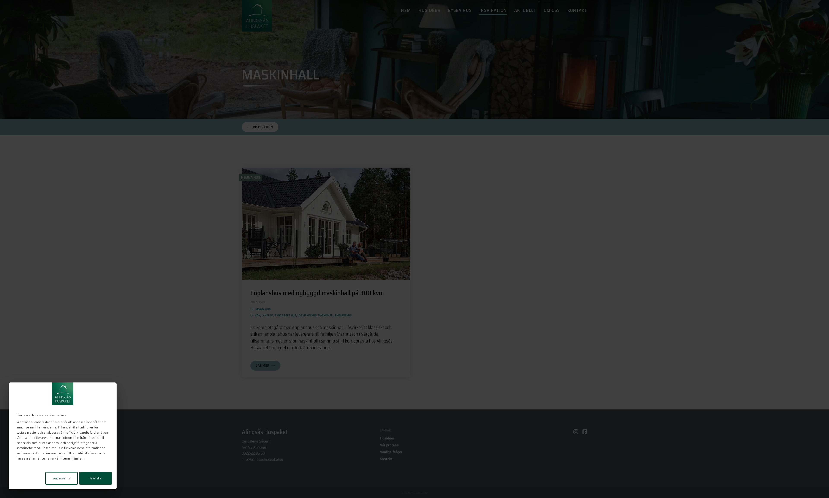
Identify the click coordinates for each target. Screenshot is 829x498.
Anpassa (59, 478)
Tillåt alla (95, 478)
